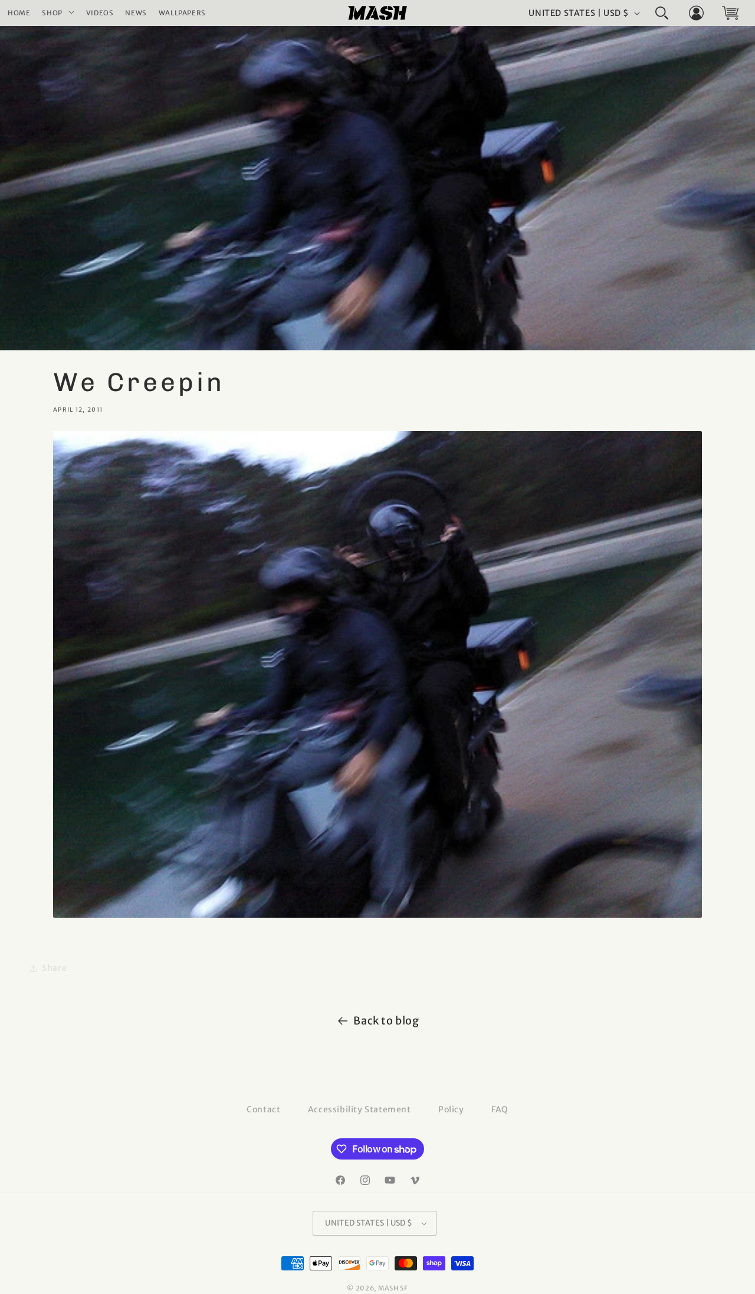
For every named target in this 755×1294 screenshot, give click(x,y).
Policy (451, 1109)
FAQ (499, 1109)
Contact (263, 1109)
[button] (58, 13)
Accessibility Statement (359, 1109)
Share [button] (54, 968)
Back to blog (386, 1020)
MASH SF (393, 1288)
